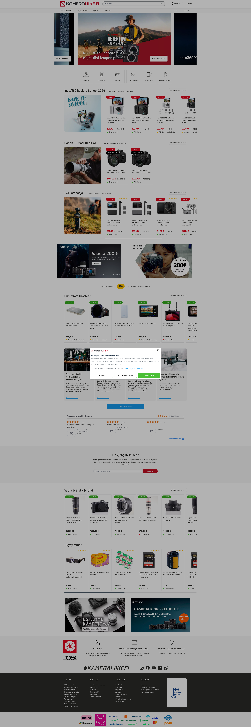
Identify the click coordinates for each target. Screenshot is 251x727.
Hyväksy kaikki (149, 375)
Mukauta (102, 375)
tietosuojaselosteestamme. (135, 369)
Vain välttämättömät (125, 375)
